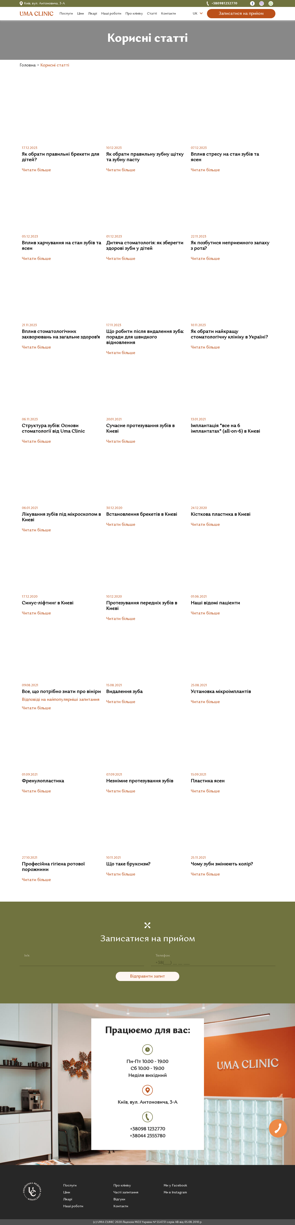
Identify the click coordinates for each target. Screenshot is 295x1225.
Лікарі (67, 1199)
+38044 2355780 (147, 1136)
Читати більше (36, 170)
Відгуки (119, 1199)
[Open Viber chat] (261, 3)
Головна (28, 65)
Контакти (120, 1206)
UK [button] (195, 13)
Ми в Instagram (175, 1192)
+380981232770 (224, 3)
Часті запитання (125, 1192)
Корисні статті (54, 65)
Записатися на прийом (241, 14)
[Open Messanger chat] (252, 3)
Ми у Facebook (175, 1185)
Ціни (66, 1192)
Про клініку (122, 1185)
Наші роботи (73, 1206)
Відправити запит (147, 976)
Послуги (70, 1185)
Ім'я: (27, 955)
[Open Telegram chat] (270, 3)
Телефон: (163, 955)
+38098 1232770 (147, 1129)
